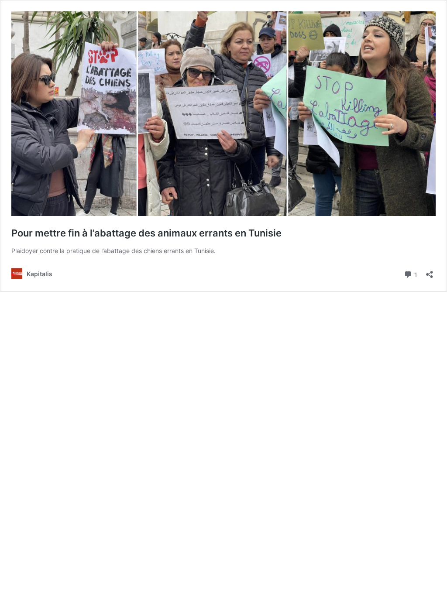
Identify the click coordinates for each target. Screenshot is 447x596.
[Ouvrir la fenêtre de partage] (429, 271)
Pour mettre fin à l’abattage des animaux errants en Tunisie (147, 233)
